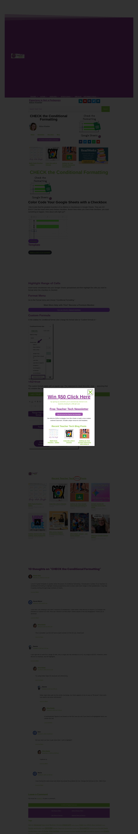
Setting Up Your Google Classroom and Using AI (84, 442)
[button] (90, 392)
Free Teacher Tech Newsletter (69, 408)
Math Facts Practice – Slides (53, 441)
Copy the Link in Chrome (69, 441)
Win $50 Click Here (69, 396)
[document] (69, 417)
